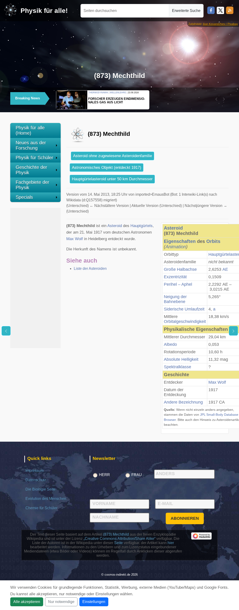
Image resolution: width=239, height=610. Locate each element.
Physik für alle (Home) (30, 130)
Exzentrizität (175, 276)
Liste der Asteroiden (90, 269)
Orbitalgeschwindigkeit (185, 321)
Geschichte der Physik (31, 170)
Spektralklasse (177, 367)
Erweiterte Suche (186, 11)
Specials (24, 197)
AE (225, 269)
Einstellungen (93, 602)
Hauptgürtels (141, 226)
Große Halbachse (180, 269)
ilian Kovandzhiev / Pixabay (220, 24)
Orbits (213, 241)
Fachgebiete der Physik (32, 185)
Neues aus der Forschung (31, 145)
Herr (104, 475)
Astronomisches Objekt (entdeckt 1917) (106, 167)
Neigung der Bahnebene (175, 299)
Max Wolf (217, 382)
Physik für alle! (44, 10)
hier (171, 543)
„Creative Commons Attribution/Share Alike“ (119, 539)
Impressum (34, 471)
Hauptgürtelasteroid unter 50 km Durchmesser (112, 179)
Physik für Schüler (34, 157)
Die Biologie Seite (40, 489)
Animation (175, 246)
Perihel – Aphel (178, 284)
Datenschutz (35, 480)
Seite (118, 543)
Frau (136, 475)
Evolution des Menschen (45, 499)
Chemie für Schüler (41, 508)
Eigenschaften (180, 241)
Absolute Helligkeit (181, 359)
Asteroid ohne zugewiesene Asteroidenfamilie (112, 156)
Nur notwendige (61, 602)
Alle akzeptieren (26, 602)
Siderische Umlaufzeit (184, 309)
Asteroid (173, 228)
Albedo (170, 344)
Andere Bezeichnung (183, 402)
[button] (216, 99)
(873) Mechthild (116, 534)
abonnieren (185, 518)
